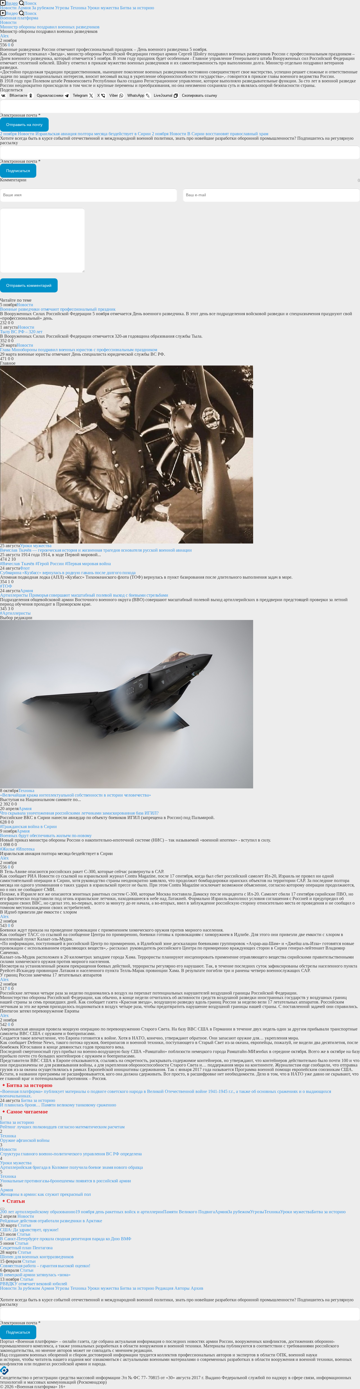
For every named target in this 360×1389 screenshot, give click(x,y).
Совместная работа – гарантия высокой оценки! (45, 1265)
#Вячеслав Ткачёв (17, 563)
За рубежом (43, 7)
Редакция (164, 1288)
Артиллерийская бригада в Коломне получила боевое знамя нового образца (71, 1167)
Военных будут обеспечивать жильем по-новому (46, 835)
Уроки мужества (103, 7)
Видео (12, 3)
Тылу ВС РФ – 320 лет (21, 331)
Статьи (15, 1201)
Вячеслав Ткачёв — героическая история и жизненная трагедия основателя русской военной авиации (96, 550)
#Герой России (49, 563)
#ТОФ (6, 586)
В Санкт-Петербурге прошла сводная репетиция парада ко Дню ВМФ (65, 1238)
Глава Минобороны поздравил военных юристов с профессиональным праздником (78, 349)
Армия (24, 7)
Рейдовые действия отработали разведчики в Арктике (51, 1220)
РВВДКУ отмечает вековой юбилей (33, 1283)
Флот (25, 568)
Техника (78, 7)
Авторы (182, 1288)
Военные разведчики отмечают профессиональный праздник (58, 309)
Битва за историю (29, 1085)
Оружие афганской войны (24, 1140)
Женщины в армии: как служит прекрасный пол (45, 1194)
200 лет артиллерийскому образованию (37, 1211)
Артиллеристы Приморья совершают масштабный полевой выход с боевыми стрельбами (84, 595)
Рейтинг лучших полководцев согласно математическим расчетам (62, 1126)
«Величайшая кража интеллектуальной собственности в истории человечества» (75, 795)
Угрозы (62, 7)
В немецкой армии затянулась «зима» (35, 1274)
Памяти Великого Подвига (189, 1211)
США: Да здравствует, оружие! (29, 1229)
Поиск (30, 3)
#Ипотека (25, 849)
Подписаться (18, 170)
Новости (8, 7)
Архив (197, 1288)
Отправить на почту (24, 124)
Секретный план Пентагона (26, 1247)
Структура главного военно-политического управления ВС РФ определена (71, 1153)
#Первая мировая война (88, 563)
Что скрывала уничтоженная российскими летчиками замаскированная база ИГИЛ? (79, 813)
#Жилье (7, 849)
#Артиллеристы (15, 613)
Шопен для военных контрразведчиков (37, 1256)
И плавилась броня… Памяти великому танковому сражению (58, 1104)
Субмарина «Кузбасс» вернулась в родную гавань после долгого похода (67, 572)
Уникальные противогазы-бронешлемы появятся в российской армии (65, 1180)
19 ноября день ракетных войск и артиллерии (119, 1211)
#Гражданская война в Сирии (28, 826)
